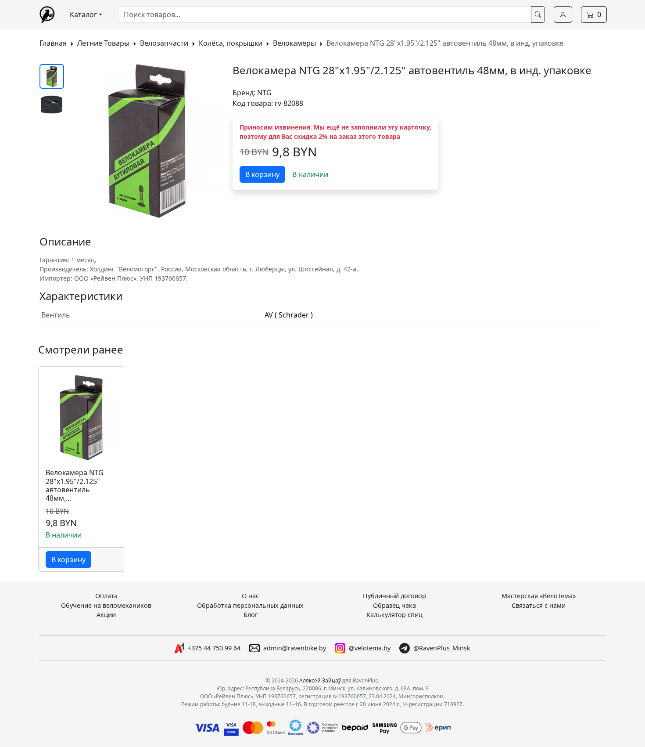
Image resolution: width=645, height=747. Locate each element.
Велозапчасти (164, 43)
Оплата (106, 596)
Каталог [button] (83, 14)
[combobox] (324, 14)
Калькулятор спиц (394, 614)
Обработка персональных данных (250, 605)
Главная (53, 43)
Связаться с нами (539, 605)
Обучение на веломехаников (106, 605)
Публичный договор (394, 596)
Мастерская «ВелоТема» (539, 596)
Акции (106, 614)
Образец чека (394, 605)
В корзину (262, 174)
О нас (250, 596)
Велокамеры (294, 43)
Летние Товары (103, 43)
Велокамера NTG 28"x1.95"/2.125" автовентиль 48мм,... (75, 485)
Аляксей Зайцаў (320, 680)
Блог (251, 614)
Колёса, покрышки (230, 43)
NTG (264, 92)
